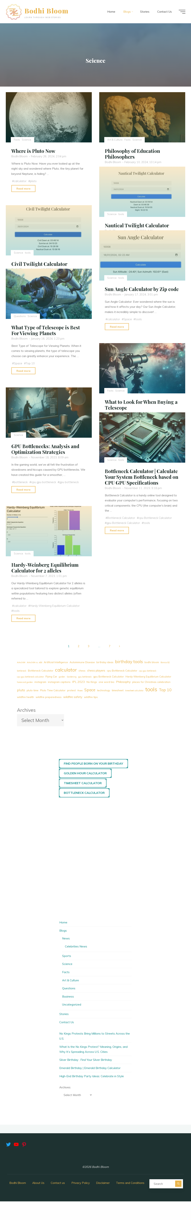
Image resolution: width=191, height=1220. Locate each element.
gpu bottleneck (69, 482)
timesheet (117, 690)
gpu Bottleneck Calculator (123, 523)
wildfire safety (72, 697)
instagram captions (59, 681)
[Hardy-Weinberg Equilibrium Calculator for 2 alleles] (49, 531)
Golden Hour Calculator (85, 773)
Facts (17, 139)
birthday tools (129, 661)
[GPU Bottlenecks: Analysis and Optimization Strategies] (49, 412)
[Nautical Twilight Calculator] (142, 192)
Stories (64, 1014)
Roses (80, 690)
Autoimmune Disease (82, 662)
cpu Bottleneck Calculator (155, 518)
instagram (40, 681)
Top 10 (30, 363)
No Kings (92, 681)
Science (26, 139)
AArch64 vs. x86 (34, 662)
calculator (20, 181)
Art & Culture (115, 139)
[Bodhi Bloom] (14, 11)
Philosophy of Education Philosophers (132, 154)
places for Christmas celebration (151, 681)
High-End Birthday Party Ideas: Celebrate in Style (91, 1076)
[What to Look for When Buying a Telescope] (142, 368)
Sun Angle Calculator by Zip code (142, 289)
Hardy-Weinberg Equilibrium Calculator (55, 605)
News (66, 938)
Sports (66, 956)
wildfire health (25, 697)
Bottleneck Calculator (121, 518)
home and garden (25, 682)
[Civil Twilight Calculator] (49, 230)
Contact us (58, 1183)
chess (82, 670)
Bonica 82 (165, 662)
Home (63, 922)
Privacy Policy (80, 1183)
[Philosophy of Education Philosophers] (142, 117)
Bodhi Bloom (46, 10)
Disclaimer (103, 1183)
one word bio (106, 681)
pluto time (32, 690)
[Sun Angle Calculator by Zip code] (142, 255)
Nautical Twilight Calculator (137, 225)
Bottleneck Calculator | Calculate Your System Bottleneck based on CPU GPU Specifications (141, 477)
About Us (38, 1183)
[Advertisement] (95, 829)
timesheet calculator (134, 690)
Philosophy (123, 682)
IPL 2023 (78, 682)
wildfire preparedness (49, 697)
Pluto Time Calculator (52, 690)
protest (71, 690)
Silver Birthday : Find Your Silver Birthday (85, 1060)
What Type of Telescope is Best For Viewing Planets (46, 330)
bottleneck (21, 482)
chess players (96, 670)
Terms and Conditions (130, 1183)
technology (103, 690)
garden (62, 676)
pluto (33, 181)
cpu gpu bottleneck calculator (30, 676)
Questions (20, 316)
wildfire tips (91, 697)
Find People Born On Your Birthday (93, 763)
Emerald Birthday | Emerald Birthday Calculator (89, 1068)
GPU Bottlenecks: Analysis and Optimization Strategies (45, 449)
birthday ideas (104, 662)
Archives (26, 710)
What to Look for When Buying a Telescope (141, 405)
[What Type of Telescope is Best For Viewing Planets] (49, 294)
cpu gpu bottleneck (43, 482)
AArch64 (21, 662)
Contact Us (66, 1022)
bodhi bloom (152, 662)
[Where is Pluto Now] (49, 117)
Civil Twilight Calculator (40, 264)
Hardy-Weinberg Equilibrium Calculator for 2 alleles (45, 568)
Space (127, 319)
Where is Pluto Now (33, 151)
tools (121, 214)
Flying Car (51, 676)
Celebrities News (76, 946)
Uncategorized (71, 1004)
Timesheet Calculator (83, 783)
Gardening (71, 676)
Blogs (63, 930)
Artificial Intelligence (56, 662)
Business (68, 996)
